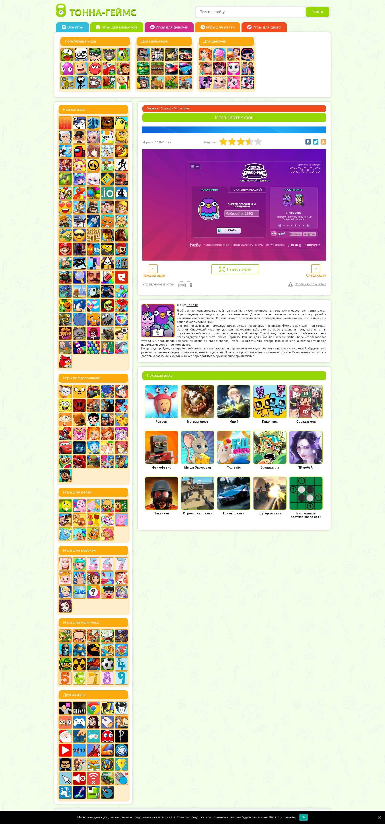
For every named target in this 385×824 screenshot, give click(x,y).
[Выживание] (65, 179)
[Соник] (79, 305)
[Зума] (93, 193)
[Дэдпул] (79, 405)
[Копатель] (65, 221)
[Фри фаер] (107, 333)
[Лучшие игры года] (121, 764)
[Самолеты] (121, 650)
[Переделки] (107, 578)
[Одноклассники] (323, 142)
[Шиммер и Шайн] (107, 461)
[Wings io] (93, 764)
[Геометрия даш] (107, 179)
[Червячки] (79, 347)
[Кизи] (123, 54)
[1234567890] (65, 123)
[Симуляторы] (107, 291)
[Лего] (107, 235)
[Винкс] (205, 54)
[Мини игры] (79, 722)
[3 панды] (79, 123)
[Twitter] (315, 142)
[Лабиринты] (93, 235)
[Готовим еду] (219, 54)
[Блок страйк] (143, 54)
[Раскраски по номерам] (107, 277)
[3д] (93, 123)
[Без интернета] (93, 778)
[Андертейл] (81, 54)
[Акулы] (65, 151)
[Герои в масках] (107, 391)
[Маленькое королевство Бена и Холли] (93, 505)
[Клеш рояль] (93, 207)
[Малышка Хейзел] (65, 578)
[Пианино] (93, 263)
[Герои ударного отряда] (171, 54)
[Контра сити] (65, 650)
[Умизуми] (107, 533)
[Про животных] (79, 519)
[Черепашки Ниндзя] (93, 461)
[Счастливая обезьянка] (93, 319)
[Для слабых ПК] (107, 708)
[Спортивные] (93, 305)
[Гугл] (93, 708)
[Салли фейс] (93, 291)
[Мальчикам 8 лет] (107, 678)
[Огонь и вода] (93, 249)
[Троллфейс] (95, 82)
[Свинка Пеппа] (121, 519)
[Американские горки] (93, 750)
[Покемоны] (121, 419)
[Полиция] (185, 68)
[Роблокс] (121, 277)
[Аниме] (93, 151)
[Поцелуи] (121, 578)
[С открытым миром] (79, 291)
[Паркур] (79, 263)
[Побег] (121, 263)
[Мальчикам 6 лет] (79, 678)
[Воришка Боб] (95, 54)
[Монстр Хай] (219, 68)
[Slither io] (107, 750)
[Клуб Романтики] (107, 207)
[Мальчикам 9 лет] (121, 678)
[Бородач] (65, 475)
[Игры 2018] (65, 722)
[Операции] (79, 578)
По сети (166, 108)
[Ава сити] (79, 137)
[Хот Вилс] (185, 82)
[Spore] (121, 750)
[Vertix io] (65, 764)
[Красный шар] (95, 68)
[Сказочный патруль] (93, 433)
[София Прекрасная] (107, 433)
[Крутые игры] (79, 235)
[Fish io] (65, 792)
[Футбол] (107, 664)
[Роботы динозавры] (65, 291)
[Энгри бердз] (65, 361)
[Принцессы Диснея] (65, 592)
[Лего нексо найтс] (79, 650)
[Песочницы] (79, 736)
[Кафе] (233, 54)
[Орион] (121, 249)
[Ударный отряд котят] (79, 333)
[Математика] (121, 505)
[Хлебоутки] (65, 461)
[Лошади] (121, 235)
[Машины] (171, 68)
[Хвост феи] (121, 447)
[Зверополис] (93, 405)
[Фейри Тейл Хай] (121, 592)
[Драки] (79, 636)
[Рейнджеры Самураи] (65, 433)
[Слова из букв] (121, 291)
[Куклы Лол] (247, 54)
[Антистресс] (107, 151)
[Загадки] (65, 505)
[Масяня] (65, 419)
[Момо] (93, 722)
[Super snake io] (93, 792)
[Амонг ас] (79, 151)
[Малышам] (107, 505)
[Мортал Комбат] (93, 650)
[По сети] (93, 736)
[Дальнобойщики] (121, 179)
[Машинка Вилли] (109, 68)
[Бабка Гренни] (79, 708)
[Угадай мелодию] (65, 333)
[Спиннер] (67, 82)
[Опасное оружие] (107, 249)
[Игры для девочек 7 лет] (121, 564)
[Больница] (79, 564)
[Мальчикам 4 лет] (121, 664)
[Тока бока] (79, 533)
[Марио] (65, 249)
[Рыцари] (143, 82)
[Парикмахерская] (93, 578)
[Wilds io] (79, 764)
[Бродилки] (107, 165)
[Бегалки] (121, 151)
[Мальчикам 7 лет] (93, 678)
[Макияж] (205, 68)
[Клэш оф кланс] (121, 207)
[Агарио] (107, 137)
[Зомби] (107, 636)
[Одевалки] (247, 68)
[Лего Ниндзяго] (143, 68)
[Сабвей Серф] (123, 68)
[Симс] (79, 592)
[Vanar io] (107, 792)
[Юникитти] (247, 82)
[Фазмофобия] (121, 736)
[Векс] (121, 165)
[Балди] (123, 82)
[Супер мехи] (65, 319)
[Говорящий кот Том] (109, 54)
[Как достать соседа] (79, 207)
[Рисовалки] (107, 519)
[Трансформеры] (79, 447)
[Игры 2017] (79, 750)
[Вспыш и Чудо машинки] (93, 391)
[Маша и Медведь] (65, 519)
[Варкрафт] (107, 764)
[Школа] (107, 347)
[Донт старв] (121, 708)
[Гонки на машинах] (185, 54)
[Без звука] (79, 778)
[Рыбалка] (107, 650)
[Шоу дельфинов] (121, 347)
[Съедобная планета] (107, 319)
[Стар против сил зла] (121, 433)
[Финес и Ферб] (107, 447)
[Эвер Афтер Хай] (65, 606)
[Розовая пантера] (79, 433)
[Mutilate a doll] (65, 708)
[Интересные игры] (65, 207)
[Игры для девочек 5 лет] (93, 564)
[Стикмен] (81, 82)
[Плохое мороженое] (107, 263)
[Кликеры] (67, 68)
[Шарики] (93, 347)
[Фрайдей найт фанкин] (93, 333)
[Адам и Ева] (121, 137)
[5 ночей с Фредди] (107, 123)
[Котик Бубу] (107, 221)
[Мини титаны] (93, 419)
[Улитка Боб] (109, 82)
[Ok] (379, 817)
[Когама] (81, 68)
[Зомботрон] (121, 636)
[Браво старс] (93, 165)
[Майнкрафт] (157, 68)
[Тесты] (93, 592)
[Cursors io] (65, 778)
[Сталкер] (79, 664)
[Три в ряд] (121, 319)
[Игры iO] (107, 193)
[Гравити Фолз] (121, 391)
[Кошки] (121, 221)
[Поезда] (65, 277)
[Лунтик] (79, 505)
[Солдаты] (65, 664)
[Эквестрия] (233, 82)
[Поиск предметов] (79, 277)
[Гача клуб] (79, 179)
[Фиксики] (93, 447)
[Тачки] (65, 447)
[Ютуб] (65, 750)
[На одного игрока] (121, 722)
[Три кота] (93, 533)
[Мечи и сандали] (79, 249)
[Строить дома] (121, 305)
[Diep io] (121, 778)
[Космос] (93, 221)
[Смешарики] (65, 533)
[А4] (65, 137)
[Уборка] (107, 592)
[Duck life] (121, 123)
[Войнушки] (65, 636)
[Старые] (107, 736)
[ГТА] (157, 54)
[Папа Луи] (65, 263)
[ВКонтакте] (308, 142)
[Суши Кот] (79, 319)
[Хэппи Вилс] (65, 347)
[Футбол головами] (121, 333)
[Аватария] (93, 137)
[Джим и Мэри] (65, 193)
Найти (318, 11)
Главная (152, 108)
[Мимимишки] (79, 419)
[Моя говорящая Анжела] (233, 68)
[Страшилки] (107, 305)
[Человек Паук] (79, 461)
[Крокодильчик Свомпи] (65, 235)
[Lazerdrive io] (79, 792)
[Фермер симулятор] (107, 778)
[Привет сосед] (93, 277)
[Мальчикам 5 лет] (65, 678)
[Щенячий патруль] (121, 461)
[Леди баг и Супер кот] (121, 405)
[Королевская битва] (79, 221)
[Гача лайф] (93, 179)
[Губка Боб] (65, 405)
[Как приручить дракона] (107, 405)
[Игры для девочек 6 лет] (107, 564)
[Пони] (205, 82)
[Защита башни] (93, 636)
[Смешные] (65, 305)
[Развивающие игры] (93, 519)
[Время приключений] (79, 391)
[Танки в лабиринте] (171, 82)
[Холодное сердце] (219, 82)
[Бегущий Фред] (65, 165)
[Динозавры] (79, 193)
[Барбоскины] (65, 391)
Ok (304, 817)
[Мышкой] (107, 722)
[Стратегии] (93, 664)
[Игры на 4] (121, 193)
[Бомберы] (79, 165)
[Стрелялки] (157, 82)
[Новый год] (65, 736)
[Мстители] (107, 419)
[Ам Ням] (67, 54)
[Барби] (65, 564)
